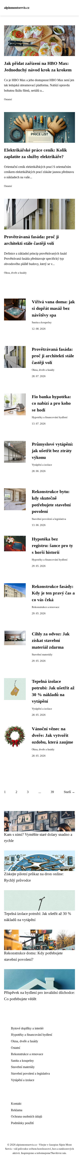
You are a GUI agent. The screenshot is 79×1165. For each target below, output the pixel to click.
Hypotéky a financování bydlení (49, 417)
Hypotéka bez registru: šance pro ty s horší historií (52, 546)
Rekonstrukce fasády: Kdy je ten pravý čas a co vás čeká (53, 593)
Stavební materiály (42, 654)
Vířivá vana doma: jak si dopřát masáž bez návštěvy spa (53, 308)
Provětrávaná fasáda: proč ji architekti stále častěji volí (53, 356)
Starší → (69, 792)
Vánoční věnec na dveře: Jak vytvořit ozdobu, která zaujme (52, 735)
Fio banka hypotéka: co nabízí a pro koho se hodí (51, 403)
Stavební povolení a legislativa (49, 519)
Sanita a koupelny (42, 322)
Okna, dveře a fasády (15, 272)
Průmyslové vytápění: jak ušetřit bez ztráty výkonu (52, 451)
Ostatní (8, 99)
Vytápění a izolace (42, 464)
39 (52, 792)
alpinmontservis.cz (16, 7)
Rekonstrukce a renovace (45, 607)
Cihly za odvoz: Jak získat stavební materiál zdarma (50, 640)
